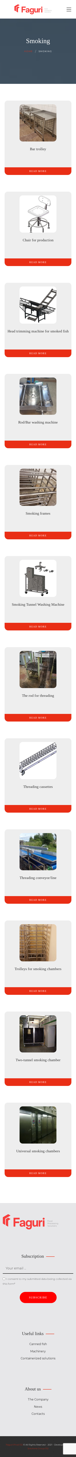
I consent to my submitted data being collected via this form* (37, 1281)
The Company (38, 1399)
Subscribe (38, 1297)
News (38, 1406)
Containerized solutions (38, 1358)
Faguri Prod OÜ (14, 1444)
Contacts (38, 1414)
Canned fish (38, 1344)
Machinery (38, 1351)
